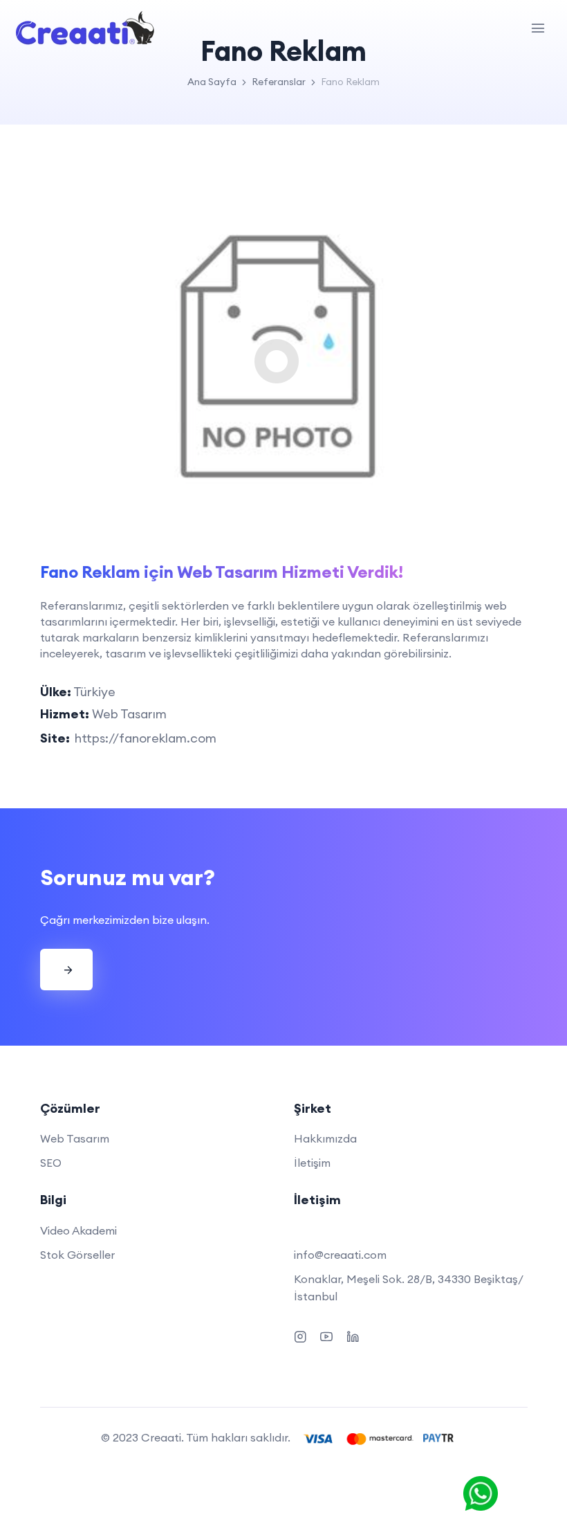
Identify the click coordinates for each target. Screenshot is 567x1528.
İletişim (312, 1163)
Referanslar (279, 81)
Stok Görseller (77, 1255)
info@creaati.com (340, 1255)
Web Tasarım (74, 1138)
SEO (51, 1163)
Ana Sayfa (211, 81)
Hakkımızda (325, 1138)
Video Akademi (78, 1230)
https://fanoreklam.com (145, 738)
